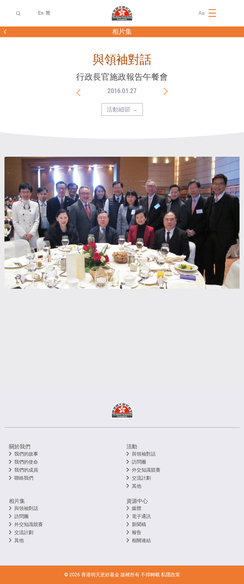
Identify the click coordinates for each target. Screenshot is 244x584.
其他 (136, 486)
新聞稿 (139, 524)
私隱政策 (170, 574)
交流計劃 (141, 478)
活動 (131, 446)
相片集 (17, 501)
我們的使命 (26, 462)
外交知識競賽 (146, 470)
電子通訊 (141, 516)
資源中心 (137, 501)
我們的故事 (26, 454)
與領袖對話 (144, 454)
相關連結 (141, 540)
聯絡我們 (23, 478)
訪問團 (139, 462)
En (39, 13)
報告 (136, 532)
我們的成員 (26, 470)
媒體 (136, 508)
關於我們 (19, 446)
